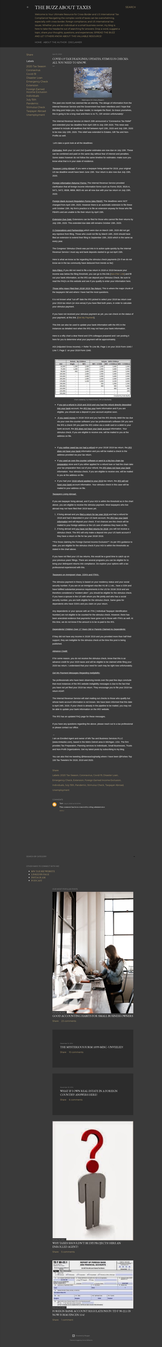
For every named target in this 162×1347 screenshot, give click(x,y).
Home (38, 42)
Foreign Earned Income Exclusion (36, 90)
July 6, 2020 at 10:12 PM (72, 803)
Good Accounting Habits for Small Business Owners (92, 1016)
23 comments (68, 1021)
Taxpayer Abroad (36, 111)
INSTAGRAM (38, 877)
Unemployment (35, 114)
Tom (61, 803)
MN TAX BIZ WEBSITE (43, 871)
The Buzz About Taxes (63, 7)
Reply (62, 811)
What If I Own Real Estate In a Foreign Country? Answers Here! (89, 1092)
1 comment (67, 1320)
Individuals (32, 95)
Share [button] (29, 54)
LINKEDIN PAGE (40, 874)
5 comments (68, 1252)
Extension (32, 85)
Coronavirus (33, 70)
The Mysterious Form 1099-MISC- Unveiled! (91, 1047)
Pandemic (32, 103)
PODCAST (36, 880)
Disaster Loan (34, 77)
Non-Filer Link (117, 274)
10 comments (76, 1052)
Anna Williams (87, 1340)
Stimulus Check (35, 107)
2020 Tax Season (36, 66)
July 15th (31, 99)
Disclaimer (75, 42)
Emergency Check (37, 81)
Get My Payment (86, 317)
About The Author (55, 42)
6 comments (76, 1099)
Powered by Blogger (83, 1336)
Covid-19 (31, 74)
